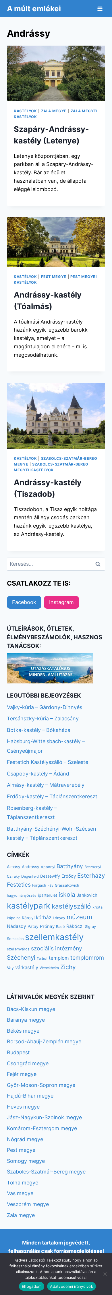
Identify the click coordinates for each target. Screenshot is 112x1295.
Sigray (90, 926)
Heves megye (23, 1107)
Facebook (24, 602)
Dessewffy (50, 876)
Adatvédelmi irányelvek (71, 1286)
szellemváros (18, 949)
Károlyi (28, 917)
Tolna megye (22, 1183)
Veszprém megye (28, 1204)
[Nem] (105, 1274)
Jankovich (87, 895)
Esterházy (91, 875)
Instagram (61, 602)
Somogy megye (26, 1161)
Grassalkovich (67, 885)
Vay (10, 967)
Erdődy (68, 876)
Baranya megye (26, 1020)
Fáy (50, 885)
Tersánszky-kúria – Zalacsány (43, 718)
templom (59, 958)
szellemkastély (54, 937)
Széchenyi (21, 957)
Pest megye (53, 276)
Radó (60, 926)
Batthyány (70, 866)
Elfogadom (31, 1286)
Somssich (15, 939)
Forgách (39, 885)
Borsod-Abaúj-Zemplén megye (44, 1041)
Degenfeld (30, 876)
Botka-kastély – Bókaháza (38, 730)
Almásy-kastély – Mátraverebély (45, 785)
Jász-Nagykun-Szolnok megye (44, 1117)
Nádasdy (16, 926)
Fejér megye (21, 1074)
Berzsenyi (92, 867)
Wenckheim (49, 968)
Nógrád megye (25, 1139)
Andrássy (30, 866)
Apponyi (48, 867)
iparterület (47, 895)
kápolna (13, 918)
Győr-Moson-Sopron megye (41, 1085)
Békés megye (23, 1031)
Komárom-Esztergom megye (42, 1128)
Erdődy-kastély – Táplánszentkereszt (52, 796)
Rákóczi (75, 926)
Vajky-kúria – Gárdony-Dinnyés (44, 707)
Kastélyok (25, 111)
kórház (43, 917)
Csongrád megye (28, 1063)
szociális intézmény (56, 948)
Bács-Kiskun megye (31, 1009)
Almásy (13, 866)
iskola (67, 894)
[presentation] (56, 73)
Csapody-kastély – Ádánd (38, 774)
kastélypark (28, 906)
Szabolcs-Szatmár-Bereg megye (46, 1172)
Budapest (18, 1052)
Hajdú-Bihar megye (30, 1096)
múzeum (79, 917)
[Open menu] (99, 8)
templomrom (87, 957)
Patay (33, 926)
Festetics (19, 884)
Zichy (68, 967)
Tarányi (42, 958)
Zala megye (54, 111)
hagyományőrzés (21, 895)
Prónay (47, 926)
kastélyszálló (71, 906)
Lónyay (59, 918)
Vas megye (20, 1193)
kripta (97, 907)
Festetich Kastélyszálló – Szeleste (47, 762)
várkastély (26, 967)
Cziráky (13, 876)
